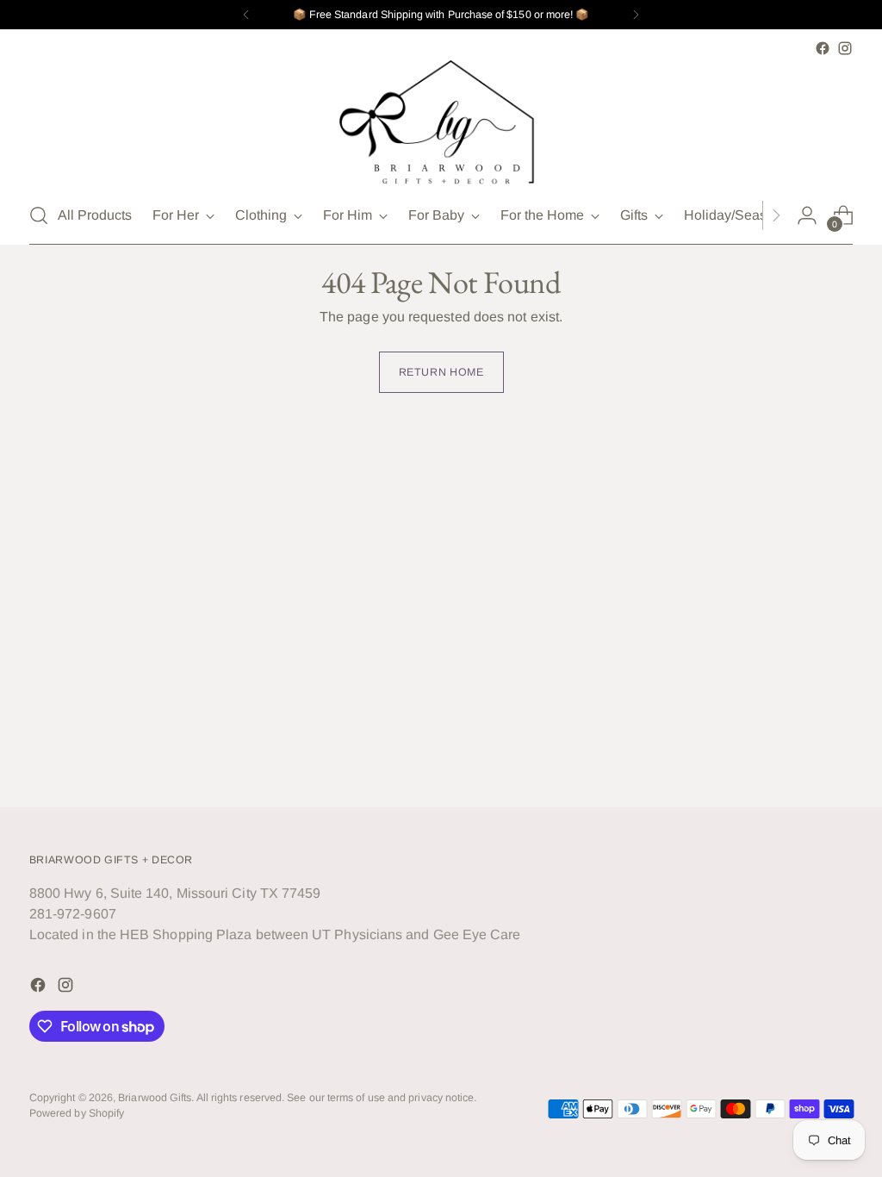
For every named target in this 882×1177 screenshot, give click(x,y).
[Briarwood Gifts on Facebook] (822, 48)
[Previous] (246, 14)
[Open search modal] (39, 215)
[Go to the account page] (807, 215)
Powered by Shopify (76, 1113)
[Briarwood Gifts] (441, 123)
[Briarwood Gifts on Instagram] (845, 48)
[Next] (636, 14)
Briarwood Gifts (154, 1098)
